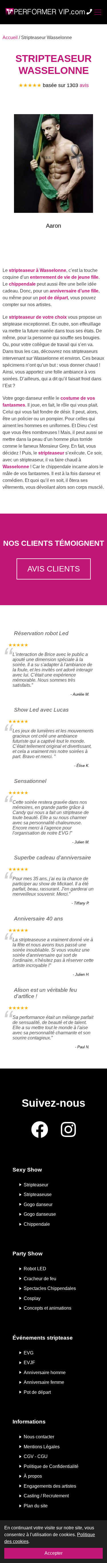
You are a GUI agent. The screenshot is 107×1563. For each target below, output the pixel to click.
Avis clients (53, 568)
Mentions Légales (42, 1446)
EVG (28, 1352)
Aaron (53, 226)
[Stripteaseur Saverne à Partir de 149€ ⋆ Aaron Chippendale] (53, 164)
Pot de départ (37, 1392)
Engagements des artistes (50, 1485)
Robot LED (35, 1268)
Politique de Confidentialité (51, 1466)
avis (84, 85)
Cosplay (32, 1298)
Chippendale (37, 1224)
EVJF (29, 1362)
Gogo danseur (38, 1204)
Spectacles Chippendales (50, 1288)
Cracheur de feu (40, 1278)
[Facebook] (39, 1130)
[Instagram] (68, 1130)
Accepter (53, 1553)
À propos (33, 1476)
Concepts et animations (47, 1308)
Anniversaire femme (44, 1382)
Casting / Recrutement (46, 1495)
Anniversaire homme (45, 1372)
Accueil (10, 37)
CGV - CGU (36, 1456)
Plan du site (36, 1505)
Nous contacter (39, 1436)
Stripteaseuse (38, 1194)
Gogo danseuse (40, 1214)
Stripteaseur (36, 1184)
